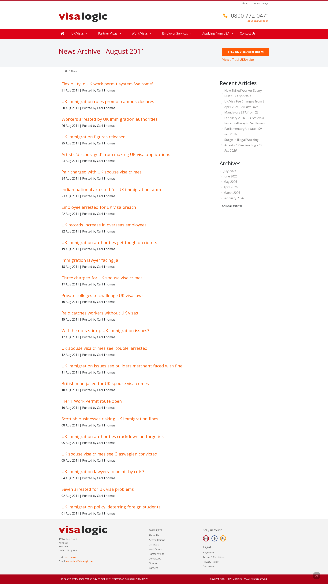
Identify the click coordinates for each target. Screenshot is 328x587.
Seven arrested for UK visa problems (98, 489)
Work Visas (155, 549)
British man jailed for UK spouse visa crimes (105, 383)
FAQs (265, 3)
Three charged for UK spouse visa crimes (102, 278)
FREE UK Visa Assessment (246, 52)
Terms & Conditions (214, 557)
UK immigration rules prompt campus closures (108, 101)
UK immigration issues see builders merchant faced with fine (122, 366)
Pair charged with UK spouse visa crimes (102, 172)
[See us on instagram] (206, 538)
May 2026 (230, 182)
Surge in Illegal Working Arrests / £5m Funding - (243, 145)
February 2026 (233, 198)
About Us (247, 3)
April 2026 (230, 187)
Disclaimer (209, 566)
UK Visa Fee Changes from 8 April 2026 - (244, 104)
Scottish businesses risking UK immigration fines (110, 419)
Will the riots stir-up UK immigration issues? (105, 330)
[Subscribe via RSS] (223, 538)
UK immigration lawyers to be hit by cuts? (103, 471)
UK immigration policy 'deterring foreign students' (112, 507)
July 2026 (229, 171)
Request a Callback (257, 20)
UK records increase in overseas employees (104, 225)
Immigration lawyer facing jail (91, 260)
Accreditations (157, 540)
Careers (153, 568)
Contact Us (247, 33)
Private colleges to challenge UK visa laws (103, 295)
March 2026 (231, 193)
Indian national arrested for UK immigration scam (111, 189)
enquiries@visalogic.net (79, 561)
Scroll (316, 575)
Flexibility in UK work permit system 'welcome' (107, 84)
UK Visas (154, 544)
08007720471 (71, 557)
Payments (208, 552)
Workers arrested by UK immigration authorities (110, 119)
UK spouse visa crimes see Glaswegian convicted (109, 454)
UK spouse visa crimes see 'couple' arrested (104, 348)
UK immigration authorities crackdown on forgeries (113, 436)
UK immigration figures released (94, 137)
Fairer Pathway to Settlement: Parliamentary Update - (245, 128)
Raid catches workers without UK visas (100, 313)
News (257, 3)
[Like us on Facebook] (214, 538)
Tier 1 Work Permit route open (92, 401)
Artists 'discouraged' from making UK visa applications (116, 154)
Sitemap (153, 563)
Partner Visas (156, 553)
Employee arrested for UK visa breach (99, 207)
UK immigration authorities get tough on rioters (109, 242)
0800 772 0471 (250, 15)
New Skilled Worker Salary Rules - (243, 93)
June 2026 (230, 176)
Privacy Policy (210, 561)
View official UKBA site (238, 60)
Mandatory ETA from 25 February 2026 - (244, 115)
